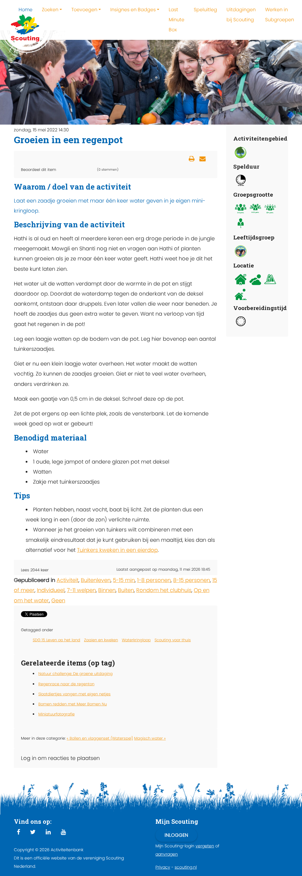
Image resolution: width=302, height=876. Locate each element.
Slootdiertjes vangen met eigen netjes (74, 694)
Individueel (51, 590)
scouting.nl (186, 867)
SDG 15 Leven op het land (56, 640)
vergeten (205, 846)
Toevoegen (84, 9)
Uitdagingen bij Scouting (241, 14)
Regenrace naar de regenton (66, 684)
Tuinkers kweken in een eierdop (117, 550)
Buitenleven (96, 580)
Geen (58, 600)
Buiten (126, 590)
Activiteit (67, 580)
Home (25, 9)
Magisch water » (150, 738)
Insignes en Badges (133, 9)
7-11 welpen (81, 590)
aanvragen (166, 854)
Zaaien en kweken (101, 640)
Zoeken (50, 9)
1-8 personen (154, 580)
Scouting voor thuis (173, 640)
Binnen (107, 590)
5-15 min (124, 580)
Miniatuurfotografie (56, 714)
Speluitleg (205, 9)
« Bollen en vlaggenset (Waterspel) (100, 738)
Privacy (162, 867)
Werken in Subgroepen (279, 14)
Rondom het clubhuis (163, 590)
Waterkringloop (136, 640)
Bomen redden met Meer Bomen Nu (72, 704)
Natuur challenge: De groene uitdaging (75, 673)
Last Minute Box (176, 19)
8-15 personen (191, 580)
